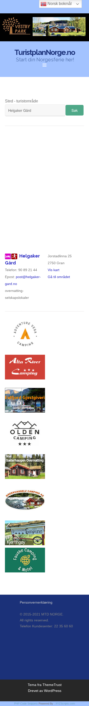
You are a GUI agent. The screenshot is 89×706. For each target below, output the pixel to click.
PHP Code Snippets (26, 703)
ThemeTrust (52, 685)
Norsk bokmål (59, 3)
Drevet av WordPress (44, 691)
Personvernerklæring (36, 602)
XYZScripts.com (65, 703)
